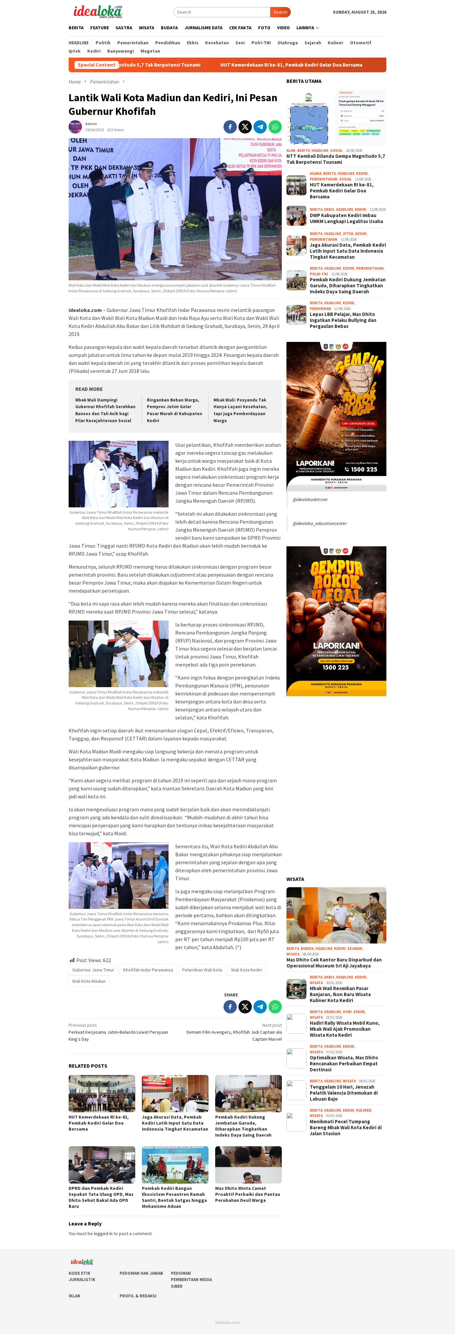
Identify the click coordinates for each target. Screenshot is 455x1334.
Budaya (307, 948)
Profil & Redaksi (138, 1296)
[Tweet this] (245, 126)
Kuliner (363, 1110)
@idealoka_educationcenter (320, 523)
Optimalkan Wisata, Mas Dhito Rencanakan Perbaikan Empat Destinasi (344, 1064)
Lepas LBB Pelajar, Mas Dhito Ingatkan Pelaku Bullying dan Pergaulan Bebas (343, 321)
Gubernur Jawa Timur (93, 970)
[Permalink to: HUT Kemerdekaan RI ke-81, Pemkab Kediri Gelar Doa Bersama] (102, 1093)
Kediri (362, 173)
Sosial (336, 150)
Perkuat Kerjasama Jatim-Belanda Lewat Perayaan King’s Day (118, 1032)
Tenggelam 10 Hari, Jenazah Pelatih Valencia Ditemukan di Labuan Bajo (344, 1093)
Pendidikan (320, 308)
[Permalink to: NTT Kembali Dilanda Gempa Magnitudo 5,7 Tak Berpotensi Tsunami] (336, 117)
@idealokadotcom (310, 499)
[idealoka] (98, 11)
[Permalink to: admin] (75, 126)
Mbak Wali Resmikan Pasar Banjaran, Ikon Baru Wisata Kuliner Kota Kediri (340, 995)
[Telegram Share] (260, 126)
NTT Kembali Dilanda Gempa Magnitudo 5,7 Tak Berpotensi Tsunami (335, 159)
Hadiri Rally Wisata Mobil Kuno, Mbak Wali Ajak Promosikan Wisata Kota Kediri (345, 1029)
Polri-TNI (319, 274)
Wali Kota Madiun (89, 981)
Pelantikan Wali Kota (202, 970)
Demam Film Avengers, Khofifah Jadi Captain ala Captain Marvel (234, 1032)
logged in (103, 1233)
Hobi (347, 1012)
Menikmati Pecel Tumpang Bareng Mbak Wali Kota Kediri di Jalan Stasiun (346, 1128)
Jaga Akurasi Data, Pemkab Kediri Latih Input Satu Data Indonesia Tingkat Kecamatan (175, 1123)
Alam (290, 150)
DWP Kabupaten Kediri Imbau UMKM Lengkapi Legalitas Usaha (346, 218)
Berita (303, 150)
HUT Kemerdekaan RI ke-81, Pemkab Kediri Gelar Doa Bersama (240, 65)
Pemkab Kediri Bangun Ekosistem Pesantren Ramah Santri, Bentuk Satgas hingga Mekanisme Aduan (174, 1197)
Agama (315, 173)
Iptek (348, 234)
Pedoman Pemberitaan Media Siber (191, 1279)
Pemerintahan (323, 179)
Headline (319, 150)
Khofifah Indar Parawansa (148, 970)
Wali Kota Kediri (246, 970)
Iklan (74, 1296)
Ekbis (329, 209)
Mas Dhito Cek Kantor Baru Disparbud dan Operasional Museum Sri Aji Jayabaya (334, 963)
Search (280, 12)
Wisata (292, 954)
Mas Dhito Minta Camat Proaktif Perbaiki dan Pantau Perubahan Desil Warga (247, 1194)
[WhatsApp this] (275, 126)
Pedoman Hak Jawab (141, 1273)
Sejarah (354, 948)
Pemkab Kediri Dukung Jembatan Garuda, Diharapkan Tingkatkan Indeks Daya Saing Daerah (243, 1126)
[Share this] (230, 126)
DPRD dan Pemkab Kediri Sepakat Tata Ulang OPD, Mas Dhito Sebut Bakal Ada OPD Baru (101, 1197)
